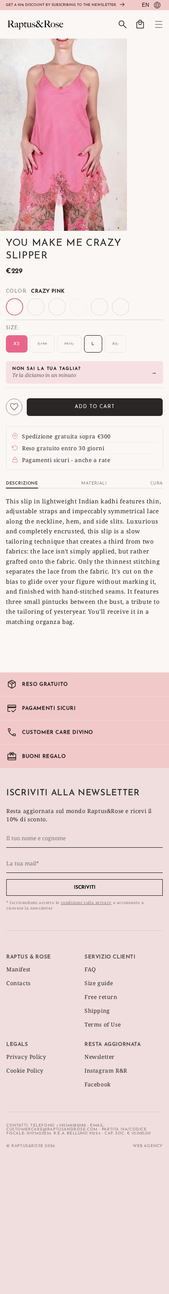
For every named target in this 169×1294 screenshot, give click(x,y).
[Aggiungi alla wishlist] (14, 407)
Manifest (18, 969)
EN (145, 5)
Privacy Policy (26, 1056)
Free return (101, 997)
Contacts (18, 983)
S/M (46, 347)
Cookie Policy (25, 1070)
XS (16, 344)
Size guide (98, 983)
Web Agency (148, 1146)
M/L (73, 347)
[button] (154, 24)
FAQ (90, 969)
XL (119, 347)
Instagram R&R (105, 1070)
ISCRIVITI (85, 887)
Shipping (97, 1010)
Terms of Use (102, 1024)
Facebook (97, 1084)
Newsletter (99, 1056)
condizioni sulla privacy (86, 902)
